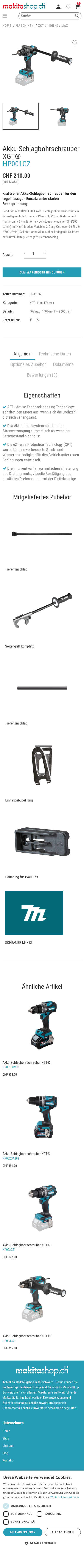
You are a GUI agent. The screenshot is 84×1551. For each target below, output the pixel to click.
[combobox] (50, 16)
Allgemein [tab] (22, 354)
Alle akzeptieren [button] (23, 1532)
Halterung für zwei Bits (21, 877)
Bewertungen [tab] (42, 375)
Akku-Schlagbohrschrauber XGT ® (27, 1336)
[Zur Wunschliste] (68, 6)
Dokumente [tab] (63, 364)
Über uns (8, 1446)
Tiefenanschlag (16, 569)
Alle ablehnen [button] (62, 1532)
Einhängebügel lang (19, 800)
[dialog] (42, 1511)
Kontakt (8, 1460)
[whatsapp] (38, 320)
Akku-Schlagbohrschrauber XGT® (26, 1062)
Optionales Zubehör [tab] (28, 364)
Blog (5, 1453)
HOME (7, 25)
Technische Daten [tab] (54, 354)
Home (6, 1431)
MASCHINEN (25, 25)
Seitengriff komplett (19, 646)
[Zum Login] (58, 6)
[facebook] (31, 320)
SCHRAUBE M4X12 (18, 942)
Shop (6, 1438)
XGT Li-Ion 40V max (53, 25)
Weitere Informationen (64, 1497)
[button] (42, 1543)
